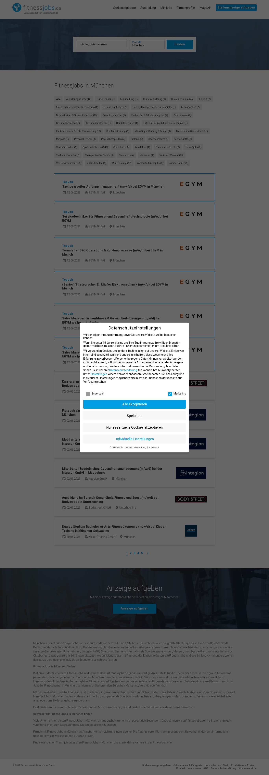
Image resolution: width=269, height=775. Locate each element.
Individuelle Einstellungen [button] (134, 439)
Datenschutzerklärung (123, 370)
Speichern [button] (134, 416)
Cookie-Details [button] (116, 447)
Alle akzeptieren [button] (134, 404)
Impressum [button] (154, 447)
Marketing (179, 393)
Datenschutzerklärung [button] (136, 447)
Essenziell (98, 393)
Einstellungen (99, 374)
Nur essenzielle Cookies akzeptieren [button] (134, 427)
